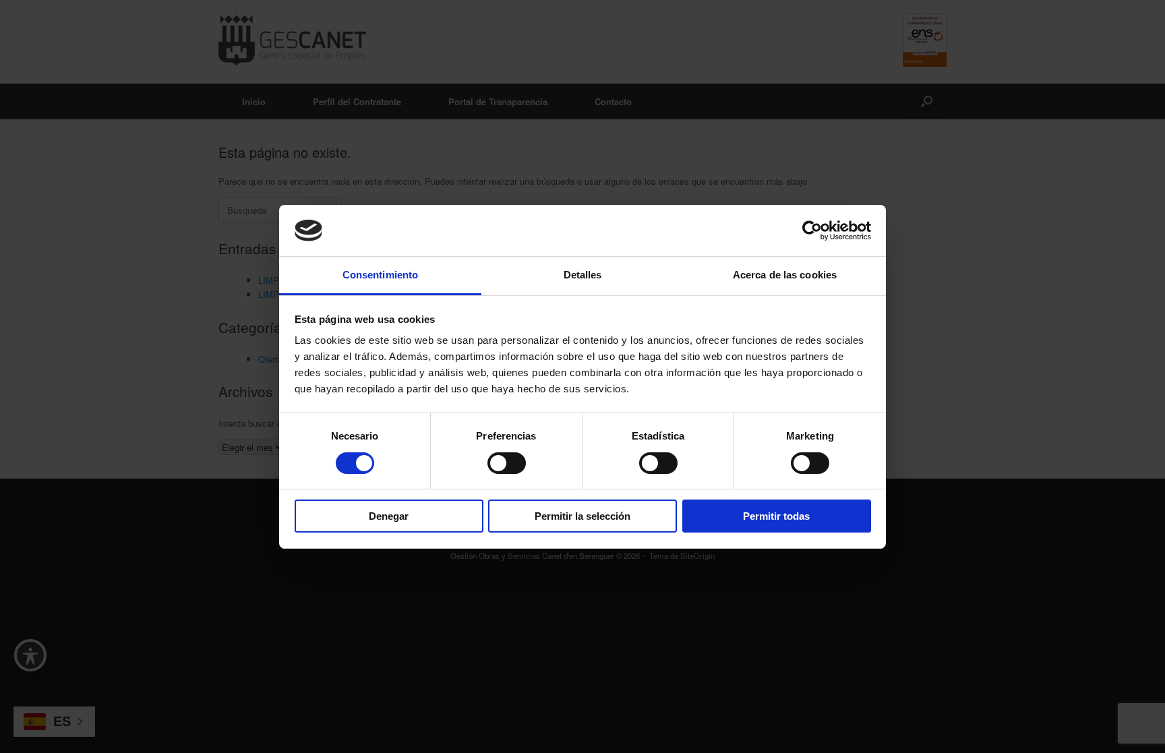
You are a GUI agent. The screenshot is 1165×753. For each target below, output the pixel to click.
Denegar (389, 516)
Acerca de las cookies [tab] (785, 274)
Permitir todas (776, 516)
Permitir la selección (582, 516)
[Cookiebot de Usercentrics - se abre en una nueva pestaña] (812, 230)
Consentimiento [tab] (380, 274)
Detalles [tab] (583, 274)
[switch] (506, 463)
